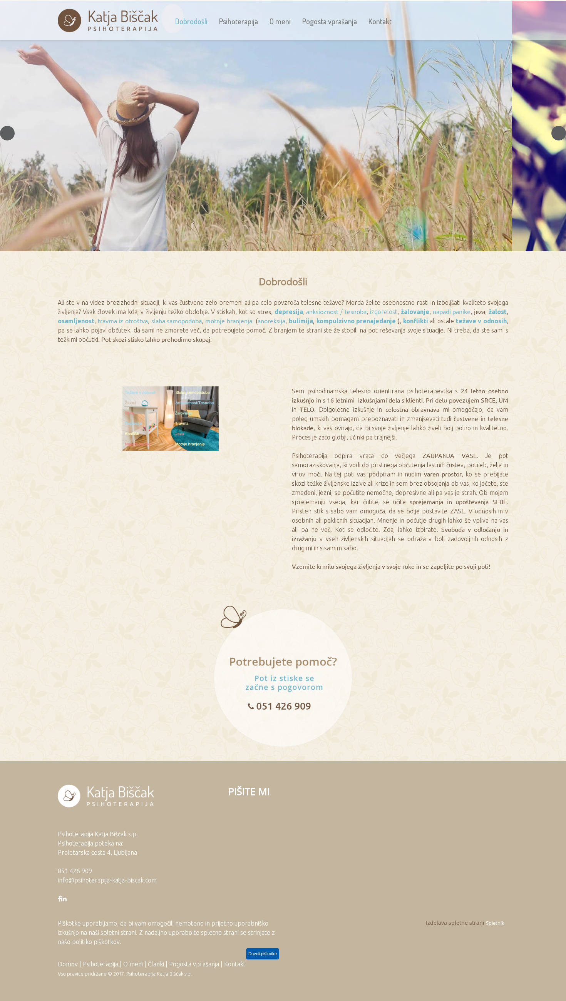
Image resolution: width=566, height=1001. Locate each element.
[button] (7, 133)
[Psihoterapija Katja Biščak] (108, 20)
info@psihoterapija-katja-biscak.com (107, 880)
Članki (156, 964)
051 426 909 (75, 870)
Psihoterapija (100, 964)
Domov (68, 964)
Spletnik (495, 922)
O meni (133, 964)
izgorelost (383, 311)
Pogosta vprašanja (194, 964)
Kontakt (235, 964)
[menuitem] (191, 21)
